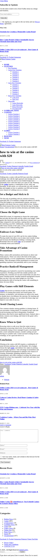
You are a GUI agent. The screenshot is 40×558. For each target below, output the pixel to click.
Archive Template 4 (14, 119)
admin (7, 162)
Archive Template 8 (14, 127)
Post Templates (12, 68)
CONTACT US (9, 546)
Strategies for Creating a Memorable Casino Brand (18, 32)
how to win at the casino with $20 (11, 362)
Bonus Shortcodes (17, 107)
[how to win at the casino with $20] (12, 168)
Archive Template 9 (14, 129)
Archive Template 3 (14, 118)
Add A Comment (5, 425)
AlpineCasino (23, 550)
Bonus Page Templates (14, 96)
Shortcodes (11, 101)
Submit (22, 552)
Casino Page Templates (15, 70)
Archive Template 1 (14, 114)
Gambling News (11, 110)
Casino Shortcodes (17, 103)
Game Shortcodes (17, 105)
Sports (6, 534)
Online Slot (7, 530)
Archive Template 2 (14, 116)
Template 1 (15, 72)
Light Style (15, 97)
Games (7, 130)
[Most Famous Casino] (7, 59)
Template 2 (15, 73)
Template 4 (15, 77)
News (6, 138)
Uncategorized (9, 536)
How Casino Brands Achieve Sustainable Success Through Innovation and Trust (17, 40)
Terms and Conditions (11, 544)
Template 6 (15, 81)
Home (6, 64)
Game (6, 526)
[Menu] (1, 61)
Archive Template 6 (14, 123)
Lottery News (8, 528)
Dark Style (15, 99)
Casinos (7, 112)
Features (8, 66)
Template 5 (15, 79)
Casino (6, 521)
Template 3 (15, 75)
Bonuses (8, 136)
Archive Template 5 (14, 121)
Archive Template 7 (14, 125)
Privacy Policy (9, 542)
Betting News (8, 519)
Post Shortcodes (17, 108)
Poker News (8, 532)
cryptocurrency (9, 523)
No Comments (34, 162)
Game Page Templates (14, 83)
